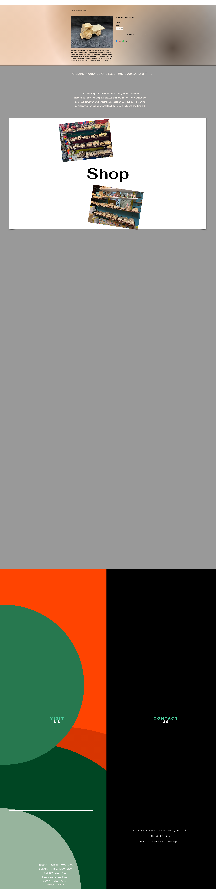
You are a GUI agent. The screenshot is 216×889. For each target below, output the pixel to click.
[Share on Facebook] (117, 41)
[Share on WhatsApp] (123, 41)
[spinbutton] (119, 28)
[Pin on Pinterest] (120, 41)
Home (72, 10)
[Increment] (122, 28)
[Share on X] (126, 41)
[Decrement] (117, 28)
